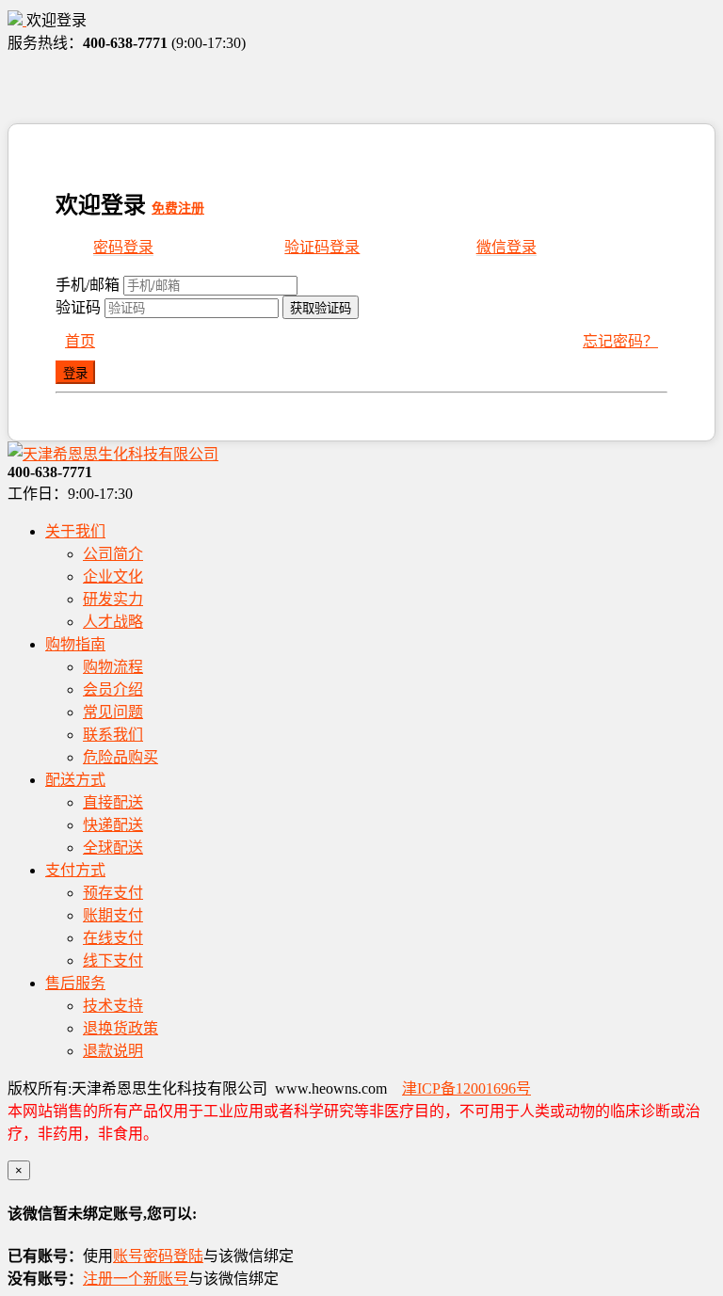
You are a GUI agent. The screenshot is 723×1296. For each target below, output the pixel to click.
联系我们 (113, 735)
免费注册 (178, 208)
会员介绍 (113, 689)
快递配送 (113, 825)
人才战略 (113, 622)
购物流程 (113, 667)
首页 (80, 341)
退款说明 (113, 1051)
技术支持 (113, 1006)
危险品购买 (120, 757)
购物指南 (75, 644)
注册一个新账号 (135, 1279)
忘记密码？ (620, 341)
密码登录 (123, 247)
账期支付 (113, 915)
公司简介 (113, 554)
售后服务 (75, 983)
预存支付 (113, 893)
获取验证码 (320, 308)
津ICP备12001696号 (466, 1088)
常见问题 (113, 712)
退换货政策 (120, 1028)
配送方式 (75, 780)
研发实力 (113, 599)
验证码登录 (322, 247)
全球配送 (113, 848)
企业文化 (113, 576)
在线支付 (113, 938)
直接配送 (113, 802)
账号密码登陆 (158, 1256)
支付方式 (75, 870)
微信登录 (506, 247)
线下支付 (113, 960)
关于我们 (75, 531)
